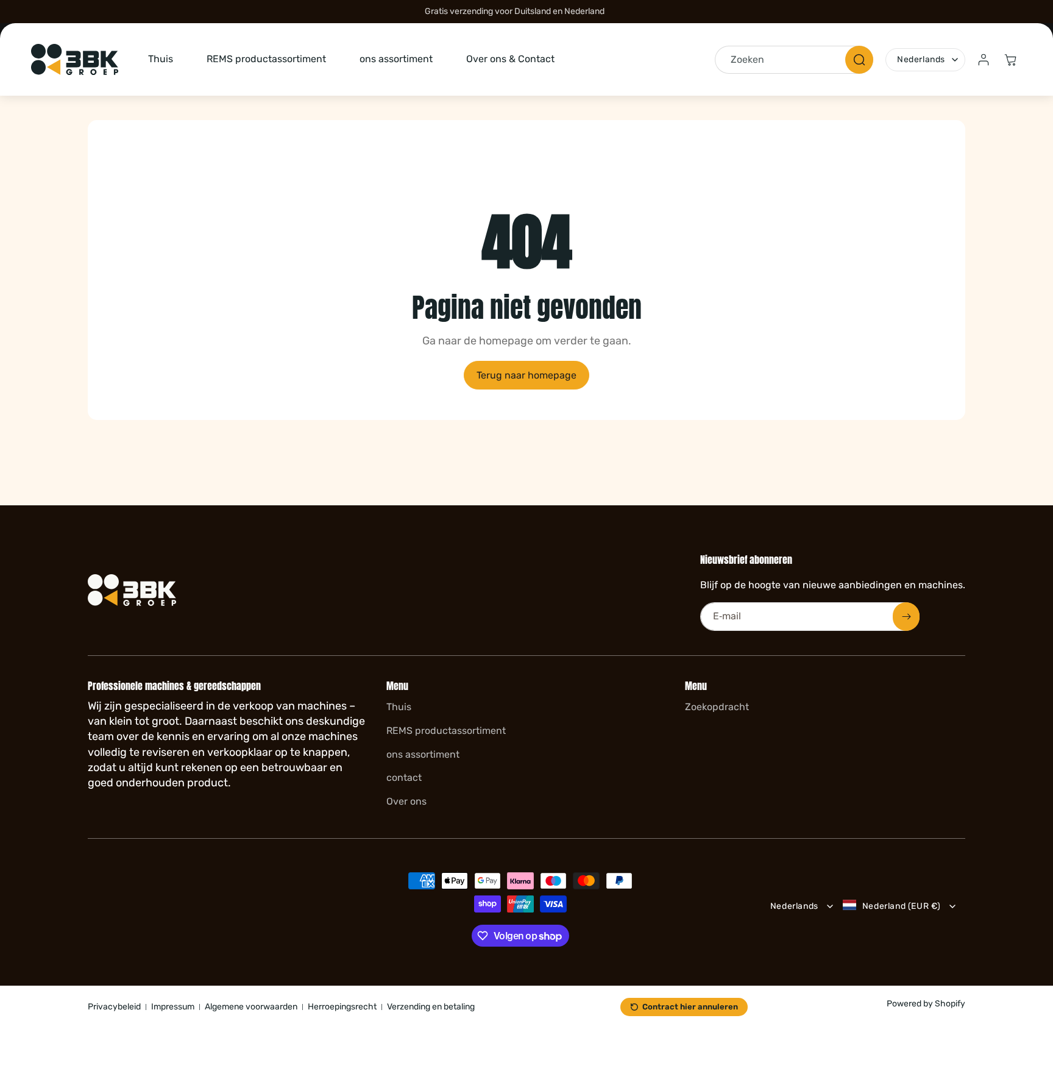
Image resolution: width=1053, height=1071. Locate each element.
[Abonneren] (906, 616)
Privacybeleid (114, 1007)
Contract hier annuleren (690, 1006)
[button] (1010, 59)
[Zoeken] (859, 60)
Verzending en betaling (431, 1007)
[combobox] (794, 59)
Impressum (172, 1007)
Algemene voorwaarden (251, 1007)
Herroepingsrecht (342, 1007)
